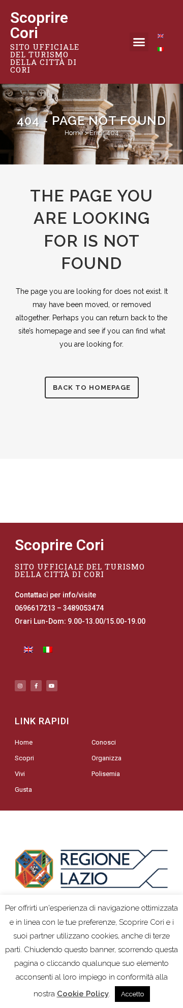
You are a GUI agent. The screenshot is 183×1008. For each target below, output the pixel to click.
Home (74, 133)
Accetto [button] (132, 994)
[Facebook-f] (36, 685)
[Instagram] (20, 685)
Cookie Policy (83, 993)
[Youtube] (51, 685)
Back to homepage (92, 387)
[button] (139, 42)
